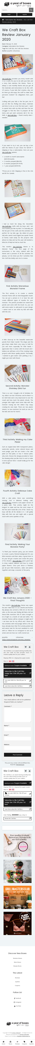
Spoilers (31, 1043)
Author (4, 51)
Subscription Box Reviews (13, 20)
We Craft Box (10, 48)
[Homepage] (3, 19)
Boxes (10, 1043)
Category (5, 46)
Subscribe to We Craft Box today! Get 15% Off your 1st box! (15, 673)
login (9, 14)
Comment (8, 706)
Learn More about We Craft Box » (14, 686)
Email (6, 735)
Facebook (18, 998)
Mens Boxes (17, 962)
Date (3, 44)
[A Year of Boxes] (17, 1024)
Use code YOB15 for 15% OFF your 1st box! (15, 681)
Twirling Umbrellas (24, 1034)
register (25, 14)
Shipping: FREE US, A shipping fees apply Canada (17, 658)
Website (6, 744)
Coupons (24, 1043)
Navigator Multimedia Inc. (23, 1036)
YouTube (18, 1006)
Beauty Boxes (17, 966)
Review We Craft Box (10, 818)
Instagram (18, 1002)
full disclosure (20, 764)
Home (3, 1044)
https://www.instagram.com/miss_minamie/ (16, 639)
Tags (3, 48)
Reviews (17, 1043)
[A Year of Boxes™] (17, 4)
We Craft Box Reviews (22, 48)
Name (6, 725)
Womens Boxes (17, 958)
